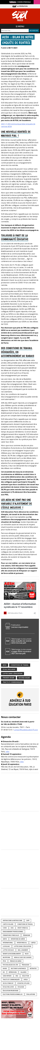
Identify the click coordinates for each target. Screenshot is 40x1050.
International (8, 943)
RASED (5, 968)
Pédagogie (25, 965)
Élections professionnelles (13, 994)
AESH (5, 665)
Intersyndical (22, 943)
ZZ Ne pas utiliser (23, 983)
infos (7, 751)
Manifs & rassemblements (12, 954)
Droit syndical (22, 928)
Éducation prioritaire (10, 990)
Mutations (6, 957)
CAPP (27, 920)
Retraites (33, 968)
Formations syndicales (11, 935)
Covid (5, 928)
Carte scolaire (8, 924)
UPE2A (26, 979)
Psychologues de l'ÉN (10, 965)
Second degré (24, 678)
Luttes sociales (8, 950)
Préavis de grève (15, 961)
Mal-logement (23, 950)
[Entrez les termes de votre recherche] (15, 30)
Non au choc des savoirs (22, 957)
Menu (21, 26)
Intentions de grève (18, 939)
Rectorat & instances (18, 968)
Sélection (25, 976)
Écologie (21, 987)
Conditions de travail (20, 665)
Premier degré (8, 678)
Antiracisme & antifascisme (12, 920)
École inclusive (9, 669)
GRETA (5, 939)
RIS (4, 972)
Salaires (23, 972)
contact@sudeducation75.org (26, 730)
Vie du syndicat (8, 983)
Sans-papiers (7, 976)
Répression (13, 972)
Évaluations (30, 994)
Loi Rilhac (6, 946)
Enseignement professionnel (13, 931)
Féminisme (26, 935)
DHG (12, 928)
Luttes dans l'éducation (12, 674)
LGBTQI (33, 943)
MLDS (27, 954)
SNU (16, 976)
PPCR (4, 961)
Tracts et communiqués (12, 682)
